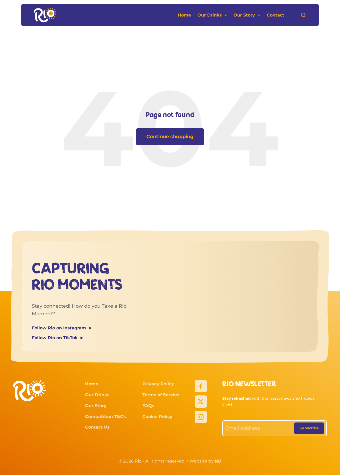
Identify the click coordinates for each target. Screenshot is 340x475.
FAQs (148, 405)
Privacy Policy (158, 383)
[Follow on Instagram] (201, 417)
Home (184, 15)
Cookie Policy (157, 416)
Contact (275, 15)
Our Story (244, 15)
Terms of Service (160, 394)
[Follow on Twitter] (201, 401)
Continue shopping (170, 137)
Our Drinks (209, 15)
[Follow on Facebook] (201, 386)
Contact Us (97, 427)
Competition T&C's (106, 416)
